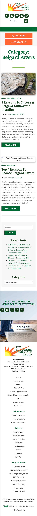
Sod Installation (18, 439)
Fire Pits (18, 457)
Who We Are (19, 388)
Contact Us (19, 42)
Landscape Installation (18, 470)
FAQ (18, 399)
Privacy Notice (14, 501)
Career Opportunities (18, 392)
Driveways (18, 453)
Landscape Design (18, 467)
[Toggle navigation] (34, 29)
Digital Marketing (27, 506)
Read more (10, 145)
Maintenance (18, 432)
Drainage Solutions (18, 481)
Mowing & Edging (18, 419)
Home (18, 377)
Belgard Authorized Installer (19, 395)
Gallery (18, 384)
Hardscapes (18, 488)
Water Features (18, 436)
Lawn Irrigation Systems (18, 474)
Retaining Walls (19, 446)
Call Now (19, 36)
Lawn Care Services (18, 422)
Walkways (18, 443)
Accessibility (23, 501)
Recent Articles (18, 402)
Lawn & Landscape (18, 415)
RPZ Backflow (18, 477)
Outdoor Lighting (18, 484)
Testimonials (18, 381)
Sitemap (30, 501)
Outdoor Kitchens (18, 491)
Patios (18, 450)
